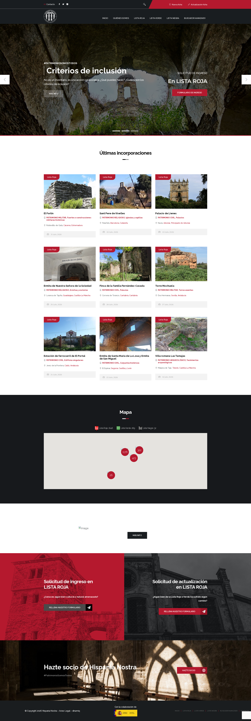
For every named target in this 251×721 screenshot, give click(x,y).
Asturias (167, 223)
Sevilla (174, 295)
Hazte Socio (188, 670)
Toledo (175, 368)
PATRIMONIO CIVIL (166, 218)
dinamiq (76, 711)
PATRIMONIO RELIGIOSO (113, 218)
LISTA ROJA (187, 711)
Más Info (53, 93)
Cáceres (67, 225)
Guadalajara (68, 295)
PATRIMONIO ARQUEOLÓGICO (172, 360)
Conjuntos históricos (129, 363)
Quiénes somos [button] (121, 18)
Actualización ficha (199, 5)
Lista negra (173, 18)
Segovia (114, 368)
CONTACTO (245, 711)
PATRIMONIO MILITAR (56, 218)
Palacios (180, 218)
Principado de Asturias (180, 223)
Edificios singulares (73, 360)
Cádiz (67, 365)
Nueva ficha (177, 5)
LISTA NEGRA (212, 711)
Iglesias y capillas (134, 218)
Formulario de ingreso (189, 92)
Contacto (50, 4)
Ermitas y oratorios (79, 290)
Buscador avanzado (195, 18)
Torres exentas (186, 290)
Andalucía (182, 295)
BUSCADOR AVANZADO (229, 711)
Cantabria (124, 295)
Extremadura (77, 225)
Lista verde (156, 18)
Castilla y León (125, 368)
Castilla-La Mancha (82, 295)
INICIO (177, 711)
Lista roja (139, 18)
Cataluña (124, 223)
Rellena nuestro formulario (64, 607)
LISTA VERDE (199, 711)
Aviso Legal (64, 711)
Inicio (105, 18)
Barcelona (114, 223)
